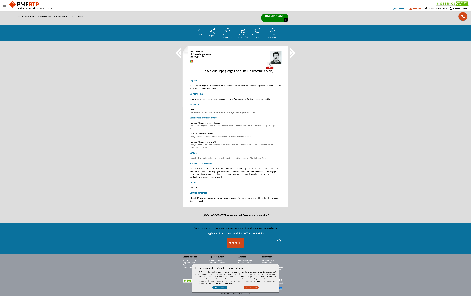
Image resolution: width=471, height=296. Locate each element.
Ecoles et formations (191, 265)
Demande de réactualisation (227, 36)
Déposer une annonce (437, 8)
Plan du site (267, 262)
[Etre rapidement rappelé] (461, 16)
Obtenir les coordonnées (243, 36)
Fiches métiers (189, 267)
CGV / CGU (264, 274)
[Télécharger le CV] (270, 69)
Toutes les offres (190, 260)
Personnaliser (219, 287)
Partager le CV (212, 36)
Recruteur (416, 8)
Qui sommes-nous (245, 260)
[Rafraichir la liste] (279, 241)
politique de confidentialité (206, 276)
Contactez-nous (244, 262)
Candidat (400, 8)
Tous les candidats (217, 262)
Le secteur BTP (268, 260)
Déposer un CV (189, 262)
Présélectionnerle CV (257, 36)
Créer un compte (460, 8)
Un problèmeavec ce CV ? (273, 36)
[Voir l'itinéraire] (191, 62)
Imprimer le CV (197, 35)
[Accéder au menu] (4, 5)
